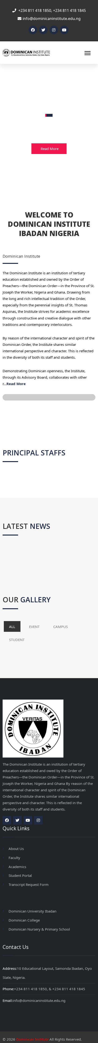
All (12, 626)
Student (16, 639)
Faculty (14, 857)
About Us (16, 848)
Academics (17, 866)
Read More (50, 148)
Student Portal (20, 875)
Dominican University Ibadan (32, 911)
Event (34, 626)
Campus (60, 626)
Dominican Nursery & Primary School (39, 929)
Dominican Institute (32, 1039)
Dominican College (24, 920)
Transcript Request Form (29, 884)
